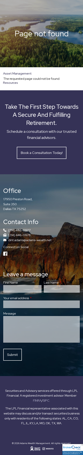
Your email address (30, 298)
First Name (10, 283)
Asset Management (17, 73)
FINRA (37, 401)
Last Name (62, 283)
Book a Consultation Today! (42, 152)
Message (9, 313)
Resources (10, 83)
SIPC (46, 401)
